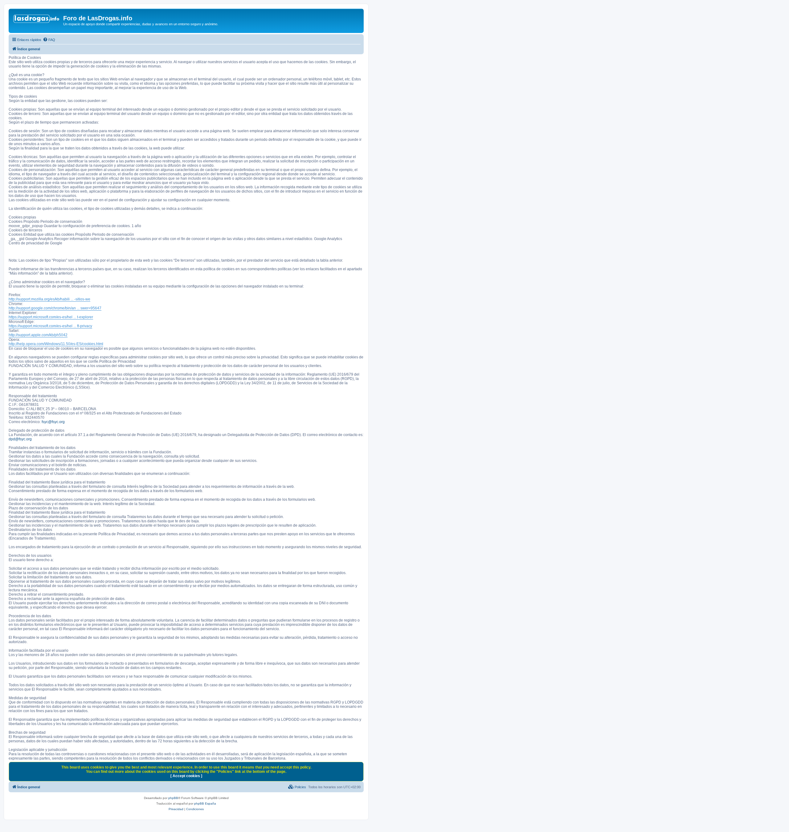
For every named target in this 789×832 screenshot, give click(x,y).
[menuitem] (49, 39)
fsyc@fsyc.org (53, 422)
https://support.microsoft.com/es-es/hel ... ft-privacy (50, 326)
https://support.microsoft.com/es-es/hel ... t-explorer (51, 317)
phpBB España (205, 803)
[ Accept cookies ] (186, 776)
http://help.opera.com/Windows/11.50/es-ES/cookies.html (56, 344)
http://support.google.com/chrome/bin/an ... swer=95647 (55, 308)
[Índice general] (36, 20)
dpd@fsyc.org (20, 439)
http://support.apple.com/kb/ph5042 (38, 335)
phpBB (173, 798)
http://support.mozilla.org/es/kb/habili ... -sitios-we (49, 299)
